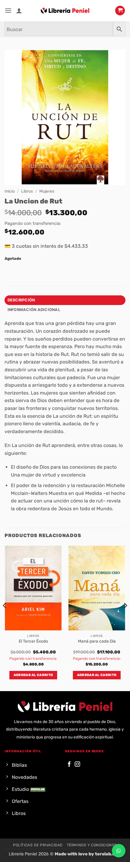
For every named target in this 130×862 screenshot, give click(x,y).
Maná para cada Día (97, 641)
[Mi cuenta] (19, 10)
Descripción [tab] (21, 300)
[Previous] (4, 617)
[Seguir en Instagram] (77, 764)
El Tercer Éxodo (33, 641)
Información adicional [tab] (34, 309)
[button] (8, 10)
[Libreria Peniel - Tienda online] (65, 10)
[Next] (125, 617)
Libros (27, 191)
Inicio (10, 191)
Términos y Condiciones (92, 845)
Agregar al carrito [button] (33, 675)
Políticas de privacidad (38, 845)
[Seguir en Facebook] (69, 764)
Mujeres (46, 191)
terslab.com (108, 854)
